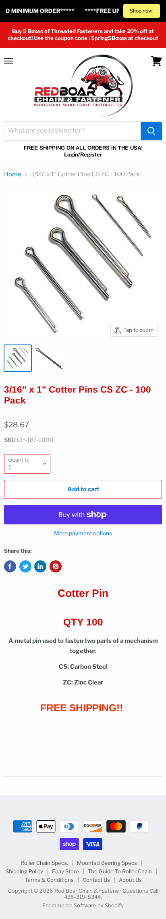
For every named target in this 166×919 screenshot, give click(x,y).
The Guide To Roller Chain (120, 871)
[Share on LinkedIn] (40, 566)
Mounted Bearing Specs (107, 863)
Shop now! (142, 11)
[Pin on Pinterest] (56, 566)
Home (12, 174)
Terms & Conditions (49, 880)
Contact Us (96, 880)
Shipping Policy (24, 871)
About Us (130, 880)
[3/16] (17, 358)
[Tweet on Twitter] (25, 566)
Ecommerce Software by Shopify (83, 905)
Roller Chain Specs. (44, 863)
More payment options (83, 533)
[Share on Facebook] (10, 566)
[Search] (151, 131)
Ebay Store (65, 871)
